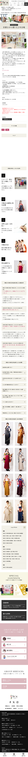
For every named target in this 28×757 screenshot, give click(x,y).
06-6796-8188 (5, 70)
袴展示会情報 (14, 744)
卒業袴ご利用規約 (19, 705)
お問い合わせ (13, 720)
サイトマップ (20, 708)
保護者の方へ (7, 705)
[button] (3, 40)
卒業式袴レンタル (5, 727)
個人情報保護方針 (8, 708)
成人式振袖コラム (23, 736)
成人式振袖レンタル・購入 (6, 734)
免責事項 (15, 708)
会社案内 (3, 720)
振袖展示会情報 (15, 736)
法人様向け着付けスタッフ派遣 (7, 729)
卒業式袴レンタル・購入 (6, 742)
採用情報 (13, 705)
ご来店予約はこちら (7, 119)
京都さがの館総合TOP (5, 725)
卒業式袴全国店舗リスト (6, 744)
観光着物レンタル (12, 727)
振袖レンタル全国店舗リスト (7, 736)
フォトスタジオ (19, 727)
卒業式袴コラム (20, 744)
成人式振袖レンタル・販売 (15, 725)
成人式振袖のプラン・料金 (16, 734)
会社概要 (7, 720)
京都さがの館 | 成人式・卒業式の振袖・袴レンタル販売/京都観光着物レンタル (13, 750)
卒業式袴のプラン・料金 (16, 742)
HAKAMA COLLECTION (18, 1)
